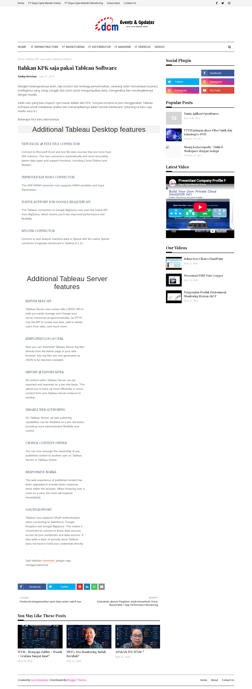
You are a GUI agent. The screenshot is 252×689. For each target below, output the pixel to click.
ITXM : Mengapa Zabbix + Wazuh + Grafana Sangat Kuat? (40, 654)
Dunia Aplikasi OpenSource (201, 113)
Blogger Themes (76, 680)
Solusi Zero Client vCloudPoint (203, 259)
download (49, 560)
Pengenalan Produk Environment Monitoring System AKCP (205, 294)
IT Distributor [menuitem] (99, 47)
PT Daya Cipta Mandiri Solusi (44, 3)
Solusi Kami (113, 3)
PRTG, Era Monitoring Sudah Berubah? (86, 654)
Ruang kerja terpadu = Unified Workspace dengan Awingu (203, 149)
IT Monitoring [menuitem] (73, 47)
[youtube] (217, 90)
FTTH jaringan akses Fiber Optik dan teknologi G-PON (208, 132)
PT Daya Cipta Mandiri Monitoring (84, 3)
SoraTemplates (39, 680)
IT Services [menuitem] (143, 47)
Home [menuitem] (22, 47)
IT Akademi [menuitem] (123, 47)
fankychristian (27, 76)
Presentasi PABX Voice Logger (203, 275)
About (214, 680)
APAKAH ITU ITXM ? (129, 652)
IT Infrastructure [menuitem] (44, 47)
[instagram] (229, 3)
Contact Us (130, 3)
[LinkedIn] (182, 73)
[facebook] (217, 3)
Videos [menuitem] (160, 47)
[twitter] (222, 3)
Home (21, 3)
